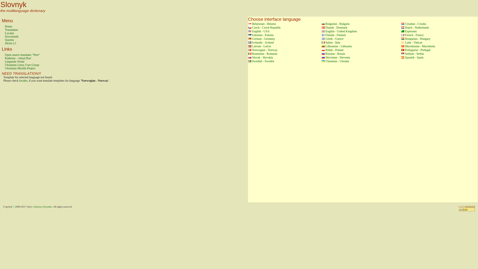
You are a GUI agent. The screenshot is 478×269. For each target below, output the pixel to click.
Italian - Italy (332, 42)
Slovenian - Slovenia (337, 57)
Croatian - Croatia (415, 23)
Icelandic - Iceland (263, 42)
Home (8, 26)
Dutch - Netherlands (417, 27)
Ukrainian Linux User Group (22, 65)
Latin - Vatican (413, 42)
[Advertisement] (20, 143)
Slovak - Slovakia (262, 57)
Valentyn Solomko (42, 206)
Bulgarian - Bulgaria (337, 23)
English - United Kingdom (341, 31)
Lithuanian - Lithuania (338, 46)
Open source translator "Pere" (22, 54)
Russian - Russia (335, 53)
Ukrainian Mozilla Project (20, 68)
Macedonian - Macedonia (420, 46)
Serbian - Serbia (414, 53)
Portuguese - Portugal (417, 50)
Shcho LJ (10, 43)
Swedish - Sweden (263, 61)
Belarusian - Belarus (264, 23)
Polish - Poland (334, 50)
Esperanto (411, 31)
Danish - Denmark (336, 27)
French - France (414, 35)
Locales (9, 33)
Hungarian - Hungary (417, 38)
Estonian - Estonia (263, 35)
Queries (9, 39)
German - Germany (263, 38)
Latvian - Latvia (261, 46)
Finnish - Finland (335, 35)
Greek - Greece (334, 38)
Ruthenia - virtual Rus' (18, 58)
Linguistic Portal (14, 61)
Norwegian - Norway (264, 50)
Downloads (11, 36)
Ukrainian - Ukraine (337, 61)
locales (23, 80)
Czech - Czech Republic (266, 27)
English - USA (261, 31)
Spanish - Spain (414, 57)
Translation (11, 29)
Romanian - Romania (264, 53)
